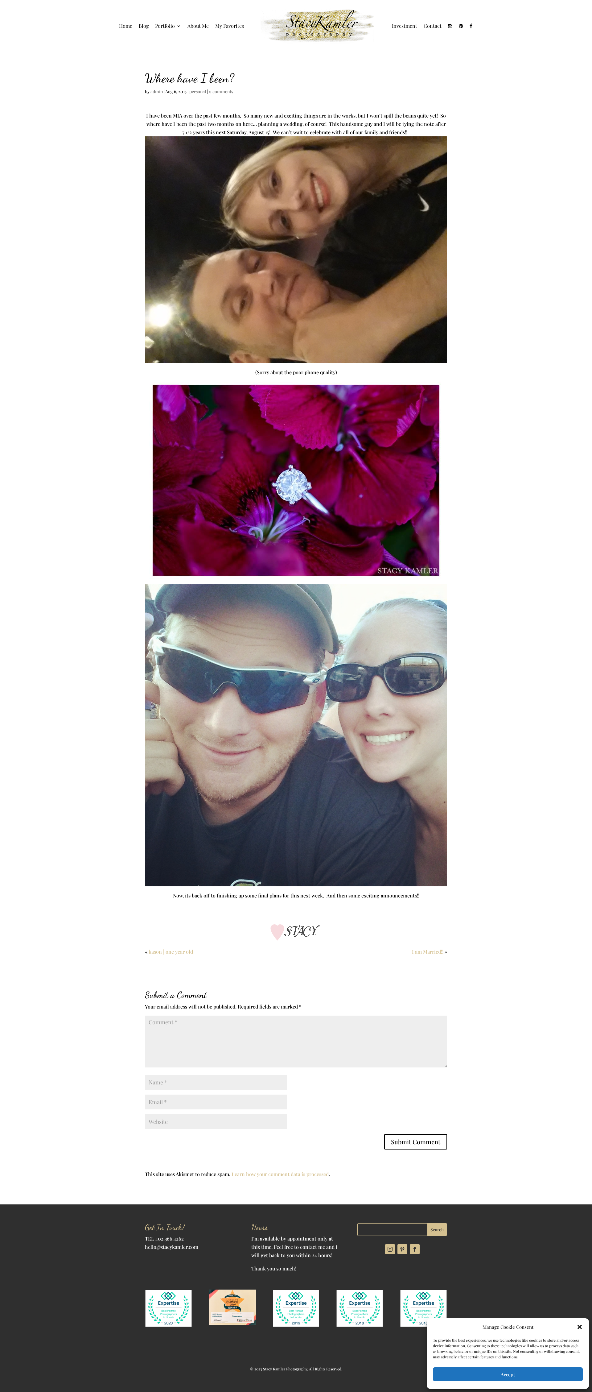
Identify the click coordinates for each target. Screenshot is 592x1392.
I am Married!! (427, 951)
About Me (198, 26)
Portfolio (165, 26)
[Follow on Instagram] (390, 1249)
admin (156, 91)
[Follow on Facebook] (415, 1249)
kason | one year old (171, 951)
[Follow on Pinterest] (402, 1249)
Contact (433, 26)
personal (197, 91)
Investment (404, 26)
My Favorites (229, 26)
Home (125, 26)
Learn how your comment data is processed (280, 1174)
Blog (144, 26)
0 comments (221, 91)
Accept (508, 1374)
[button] (580, 1327)
